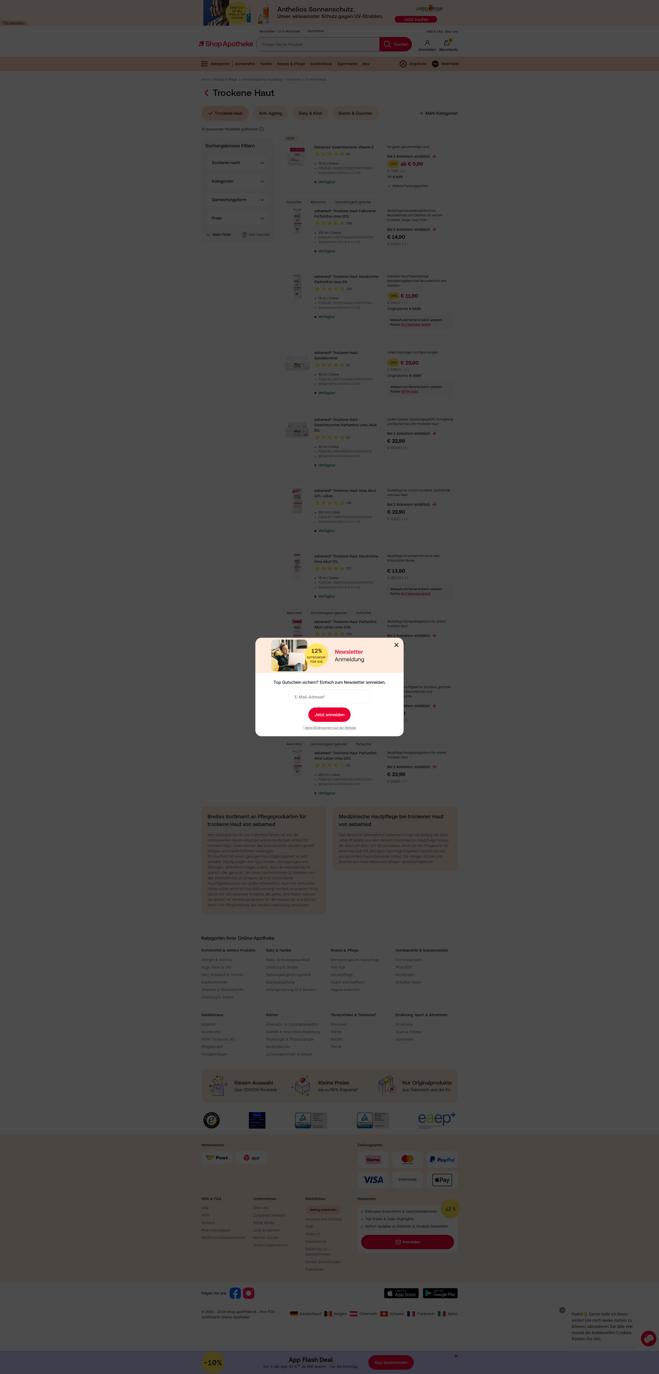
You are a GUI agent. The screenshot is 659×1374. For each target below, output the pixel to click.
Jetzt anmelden (329, 714)
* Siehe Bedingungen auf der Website (329, 728)
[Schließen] (396, 645)
